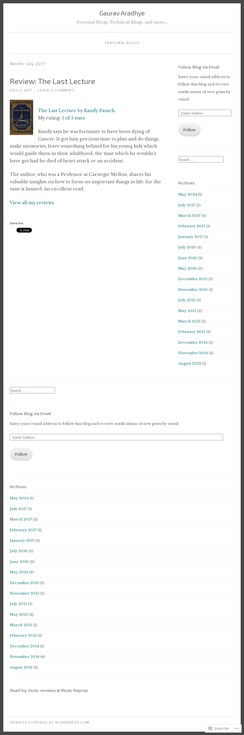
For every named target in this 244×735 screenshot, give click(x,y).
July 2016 (187, 247)
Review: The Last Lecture (52, 80)
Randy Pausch (99, 110)
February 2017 (191, 226)
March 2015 (189, 321)
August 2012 (189, 363)
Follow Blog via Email (198, 67)
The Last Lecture (57, 110)
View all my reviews (32, 202)
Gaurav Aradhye (122, 13)
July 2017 (186, 205)
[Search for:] (201, 159)
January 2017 (190, 236)
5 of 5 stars (73, 118)
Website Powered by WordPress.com (49, 722)
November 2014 (193, 353)
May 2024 (187, 194)
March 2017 (189, 215)
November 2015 (193, 289)
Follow (189, 130)
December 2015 (193, 279)
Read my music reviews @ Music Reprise (49, 690)
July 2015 (187, 300)
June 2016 (187, 258)
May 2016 (187, 268)
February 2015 (191, 331)
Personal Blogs (122, 43)
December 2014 (193, 342)
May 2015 (187, 310)
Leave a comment (56, 90)
